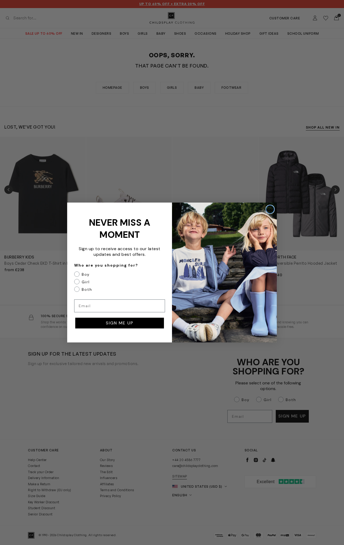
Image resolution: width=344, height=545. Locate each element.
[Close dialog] (270, 209)
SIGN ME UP (120, 323)
